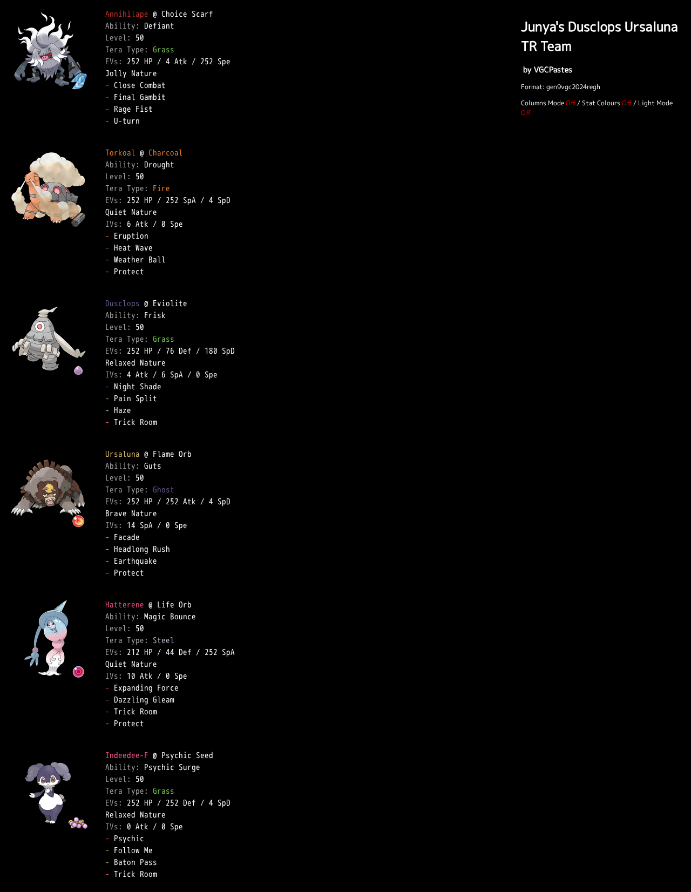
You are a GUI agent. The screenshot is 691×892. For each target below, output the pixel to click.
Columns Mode (542, 102)
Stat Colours (601, 102)
